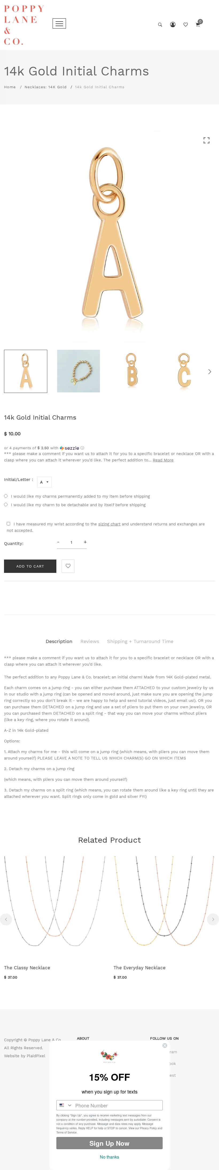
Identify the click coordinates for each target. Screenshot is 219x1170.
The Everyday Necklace (140, 967)
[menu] (59, 23)
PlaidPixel (36, 1056)
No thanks (109, 1157)
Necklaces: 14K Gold (46, 87)
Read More (163, 460)
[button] (109, 448)
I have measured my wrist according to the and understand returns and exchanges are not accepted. (106, 527)
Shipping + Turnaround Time (140, 641)
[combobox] (65, 1105)
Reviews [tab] (89, 641)
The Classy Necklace (27, 967)
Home (10, 87)
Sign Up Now (109, 1143)
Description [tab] (59, 641)
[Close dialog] (164, 1045)
